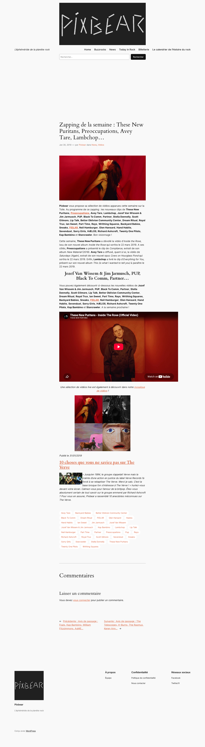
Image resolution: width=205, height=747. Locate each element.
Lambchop (120, 527)
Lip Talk (133, 527)
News (94, 145)
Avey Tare (65, 513)
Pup (127, 532)
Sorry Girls (66, 541)
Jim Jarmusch (98, 522)
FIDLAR (100, 518)
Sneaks (131, 537)
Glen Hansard (115, 518)
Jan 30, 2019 (65, 145)
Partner (97, 532)
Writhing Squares (90, 546)
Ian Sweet (82, 522)
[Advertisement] (102, 84)
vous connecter (81, 600)
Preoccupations (113, 532)
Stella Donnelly (97, 541)
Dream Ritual (86, 518)
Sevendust (118, 537)
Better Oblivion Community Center (111, 513)
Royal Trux (86, 537)
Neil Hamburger (68, 532)
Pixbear (82, 145)
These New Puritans (118, 541)
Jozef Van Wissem (117, 522)
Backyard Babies (83, 513)
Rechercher (138, 57)
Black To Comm (68, 518)
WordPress (31, 731)
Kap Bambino (104, 527)
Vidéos (101, 145)
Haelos (129, 518)
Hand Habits (67, 522)
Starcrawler (81, 541)
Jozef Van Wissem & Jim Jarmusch (77, 527)
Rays (136, 532)
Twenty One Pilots (69, 546)
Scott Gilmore (102, 537)
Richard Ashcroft (68, 537)
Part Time (85, 532)
